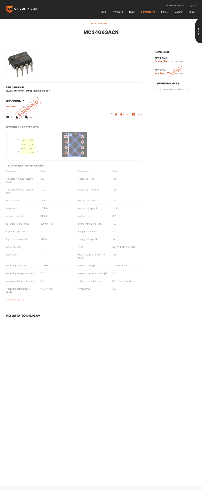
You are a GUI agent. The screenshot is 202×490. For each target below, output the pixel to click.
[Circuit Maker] (22, 8)
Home (103, 12)
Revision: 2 (161, 57)
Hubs (132, 12)
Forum (164, 12)
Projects (118, 12)
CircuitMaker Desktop (174, 5)
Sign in (193, 5)
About (192, 12)
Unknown (11, 106)
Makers (179, 12)
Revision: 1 (161, 69)
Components (148, 12)
